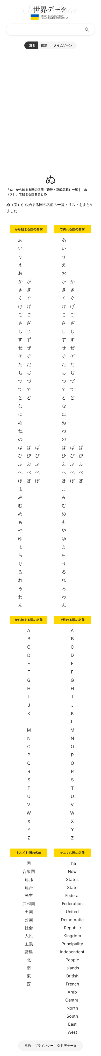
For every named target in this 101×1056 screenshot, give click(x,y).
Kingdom (72, 935)
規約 (28, 1045)
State (72, 887)
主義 (29, 943)
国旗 (44, 45)
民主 (29, 895)
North (72, 1008)
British (72, 975)
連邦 (29, 879)
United (72, 911)
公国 (29, 919)
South (72, 1016)
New (72, 871)
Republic (72, 927)
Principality (72, 943)
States (72, 879)
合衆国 (29, 871)
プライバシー (44, 1045)
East (72, 1024)
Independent (72, 951)
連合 (29, 887)
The (72, 863)
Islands (72, 967)
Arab (72, 992)
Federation (72, 903)
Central (72, 1000)
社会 (29, 927)
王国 (29, 911)
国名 (32, 45)
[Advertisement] (50, 108)
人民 (29, 935)
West (72, 1032)
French (72, 983)
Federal (72, 895)
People (72, 959)
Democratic (72, 919)
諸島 (29, 951)
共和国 (29, 903)
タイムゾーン (63, 45)
